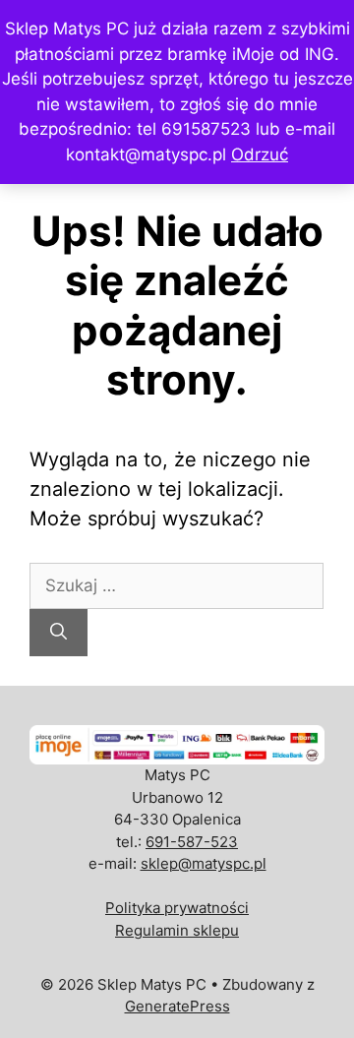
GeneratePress (177, 1006)
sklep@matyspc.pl (203, 863)
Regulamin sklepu (177, 930)
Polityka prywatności (177, 907)
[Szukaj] (59, 632)
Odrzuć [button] (259, 154)
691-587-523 (192, 841)
